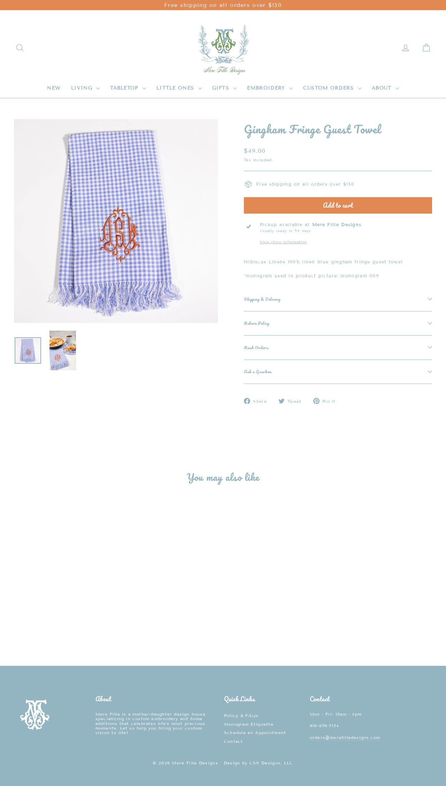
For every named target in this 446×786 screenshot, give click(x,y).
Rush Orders (256, 347)
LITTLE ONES (176, 88)
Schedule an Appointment (255, 732)
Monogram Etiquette (249, 724)
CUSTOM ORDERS (329, 88)
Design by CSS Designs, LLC (258, 762)
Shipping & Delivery (262, 298)
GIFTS (222, 88)
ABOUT (383, 88)
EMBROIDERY (267, 88)
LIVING (82, 88)
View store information (283, 242)
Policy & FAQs (241, 715)
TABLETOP (125, 88)
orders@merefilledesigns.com (345, 737)
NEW (54, 88)
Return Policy (256, 322)
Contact (233, 741)
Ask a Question (257, 371)
